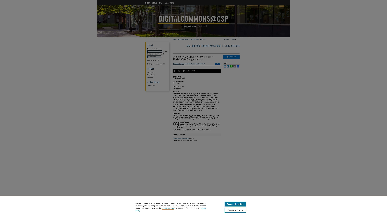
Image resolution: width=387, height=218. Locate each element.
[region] (193, 207)
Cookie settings (168, 208)
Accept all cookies (235, 204)
